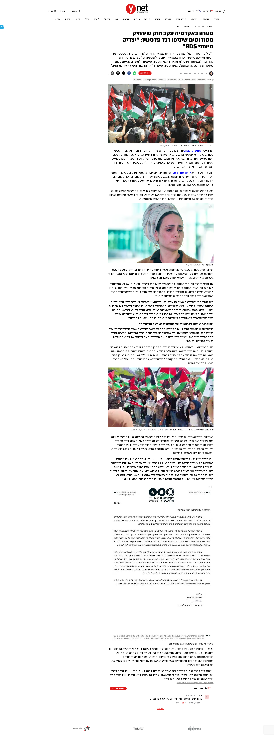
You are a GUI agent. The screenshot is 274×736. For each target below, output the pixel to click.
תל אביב (191, 11)
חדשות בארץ (198, 26)
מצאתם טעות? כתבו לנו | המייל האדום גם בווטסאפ (195, 683)
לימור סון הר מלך (150, 80)
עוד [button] (58, 19)
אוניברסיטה (172, 80)
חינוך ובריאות (182, 26)
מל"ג (181, 80)
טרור (194, 80)
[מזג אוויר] (199, 12)
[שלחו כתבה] (118, 73)
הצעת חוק (137, 80)
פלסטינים (162, 80)
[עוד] (108, 73)
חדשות (210, 26)
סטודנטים (201, 80)
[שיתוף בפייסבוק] (129, 73)
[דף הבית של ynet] (137, 13)
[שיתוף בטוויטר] (123, 73)
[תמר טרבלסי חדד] (210, 73)
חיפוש (74, 11)
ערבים (187, 80)
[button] (186, 10)
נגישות (62, 11)
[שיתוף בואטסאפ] (134, 73)
